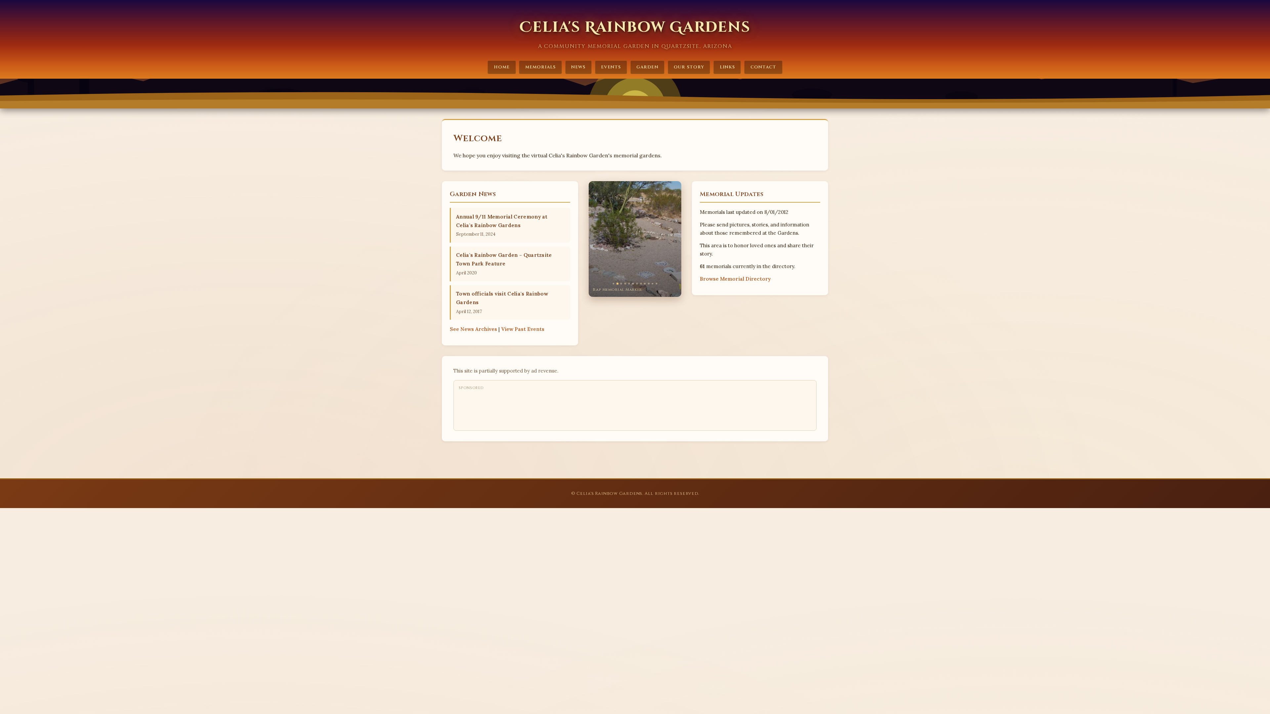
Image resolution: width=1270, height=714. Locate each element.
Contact (763, 67)
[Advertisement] (579, 408)
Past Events (522, 329)
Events (611, 67)
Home (502, 67)
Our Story (689, 67)
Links (727, 67)
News (578, 67)
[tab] (613, 284)
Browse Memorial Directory (735, 279)
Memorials (540, 67)
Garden (647, 67)
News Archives (473, 329)
